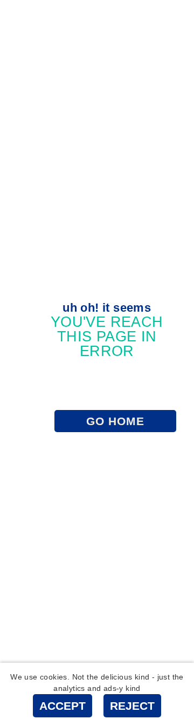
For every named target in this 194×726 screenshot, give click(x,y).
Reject (132, 706)
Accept (62, 706)
